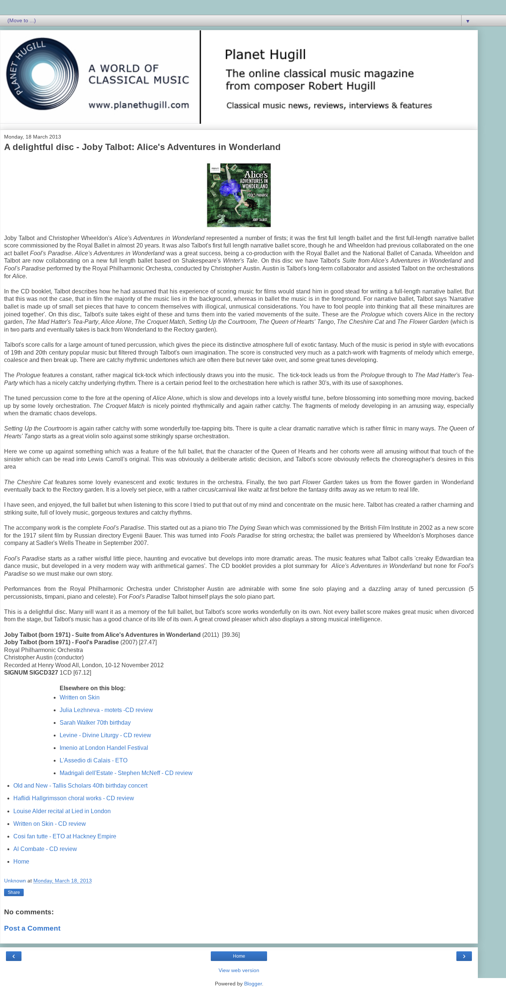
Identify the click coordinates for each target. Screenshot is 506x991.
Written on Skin (80, 697)
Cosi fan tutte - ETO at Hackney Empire (64, 836)
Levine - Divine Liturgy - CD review (105, 735)
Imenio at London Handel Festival (104, 748)
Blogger (253, 984)
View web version (239, 970)
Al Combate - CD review (45, 849)
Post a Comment (32, 928)
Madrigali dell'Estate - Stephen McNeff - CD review (126, 773)
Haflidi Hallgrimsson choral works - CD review (73, 798)
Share (14, 892)
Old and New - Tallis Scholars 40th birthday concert (80, 785)
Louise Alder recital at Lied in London (62, 811)
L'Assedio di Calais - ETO (93, 760)
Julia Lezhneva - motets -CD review (106, 710)
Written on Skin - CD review (49, 824)
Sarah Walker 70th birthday (95, 722)
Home (21, 861)
